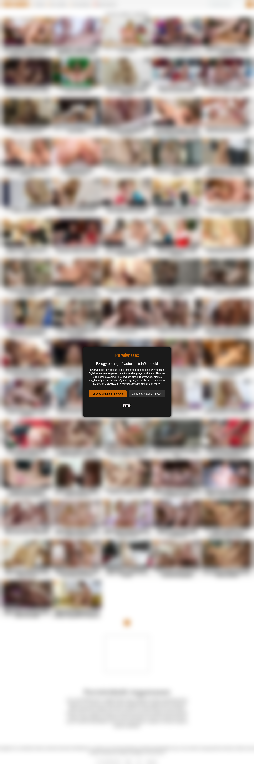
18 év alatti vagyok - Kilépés (147, 393)
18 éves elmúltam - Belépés (108, 393)
